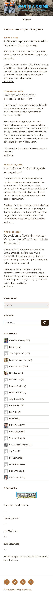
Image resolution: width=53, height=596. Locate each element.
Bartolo (12, 347)
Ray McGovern (11, 531)
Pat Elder (13, 412)
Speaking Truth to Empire (16, 505)
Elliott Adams (15, 464)
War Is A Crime (33, 6)
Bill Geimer (14, 458)
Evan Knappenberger (19, 445)
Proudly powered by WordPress (17, 589)
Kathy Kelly (14, 405)
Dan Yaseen (14, 432)
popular (28, 78)
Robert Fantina (16, 392)
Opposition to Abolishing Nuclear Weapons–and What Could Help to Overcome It (26, 239)
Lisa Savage (15, 373)
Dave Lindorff (15, 366)
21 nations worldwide (16, 283)
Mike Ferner (15, 379)
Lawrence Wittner (18, 360)
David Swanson (16, 340)
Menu (28, 19)
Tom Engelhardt (16, 353)
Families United (11, 518)
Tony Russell (15, 399)
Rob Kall (13, 418)
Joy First (13, 451)
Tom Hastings (15, 438)
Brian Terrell (15, 425)
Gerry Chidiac (15, 477)
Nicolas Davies (16, 386)
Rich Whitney (15, 471)
